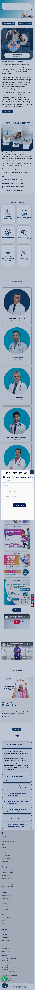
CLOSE (31, 472)
